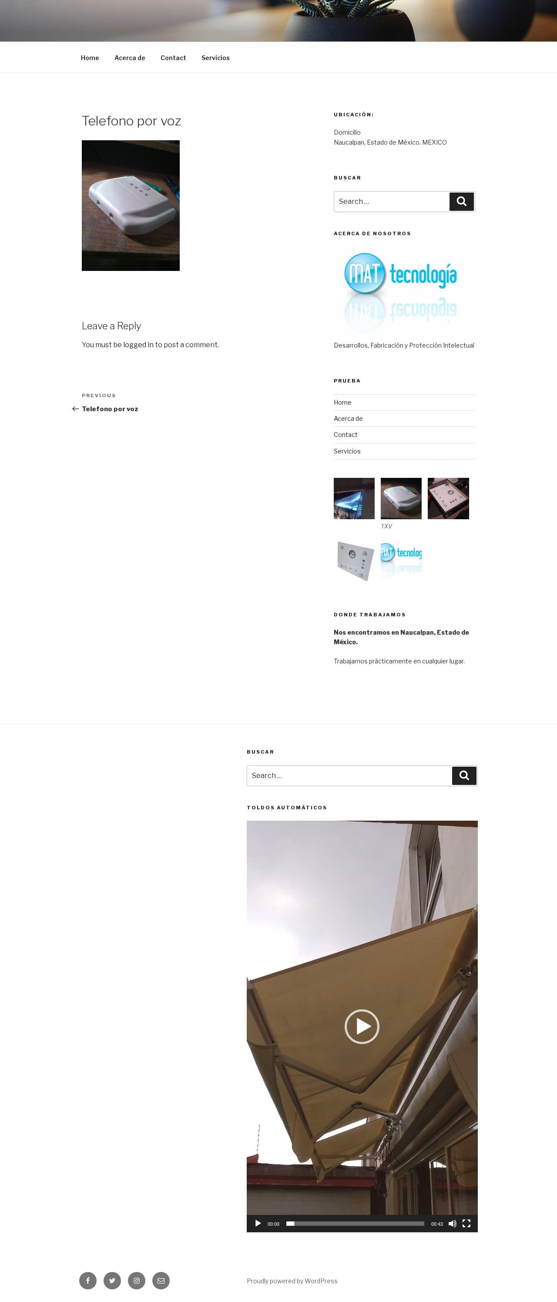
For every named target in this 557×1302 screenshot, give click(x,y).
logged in (138, 345)
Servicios (215, 57)
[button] (362, 1026)
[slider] (355, 1223)
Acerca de (129, 57)
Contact (173, 57)
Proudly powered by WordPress (292, 1281)
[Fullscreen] (466, 1223)
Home (90, 57)
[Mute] (452, 1223)
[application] (362, 1026)
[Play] (258, 1223)
